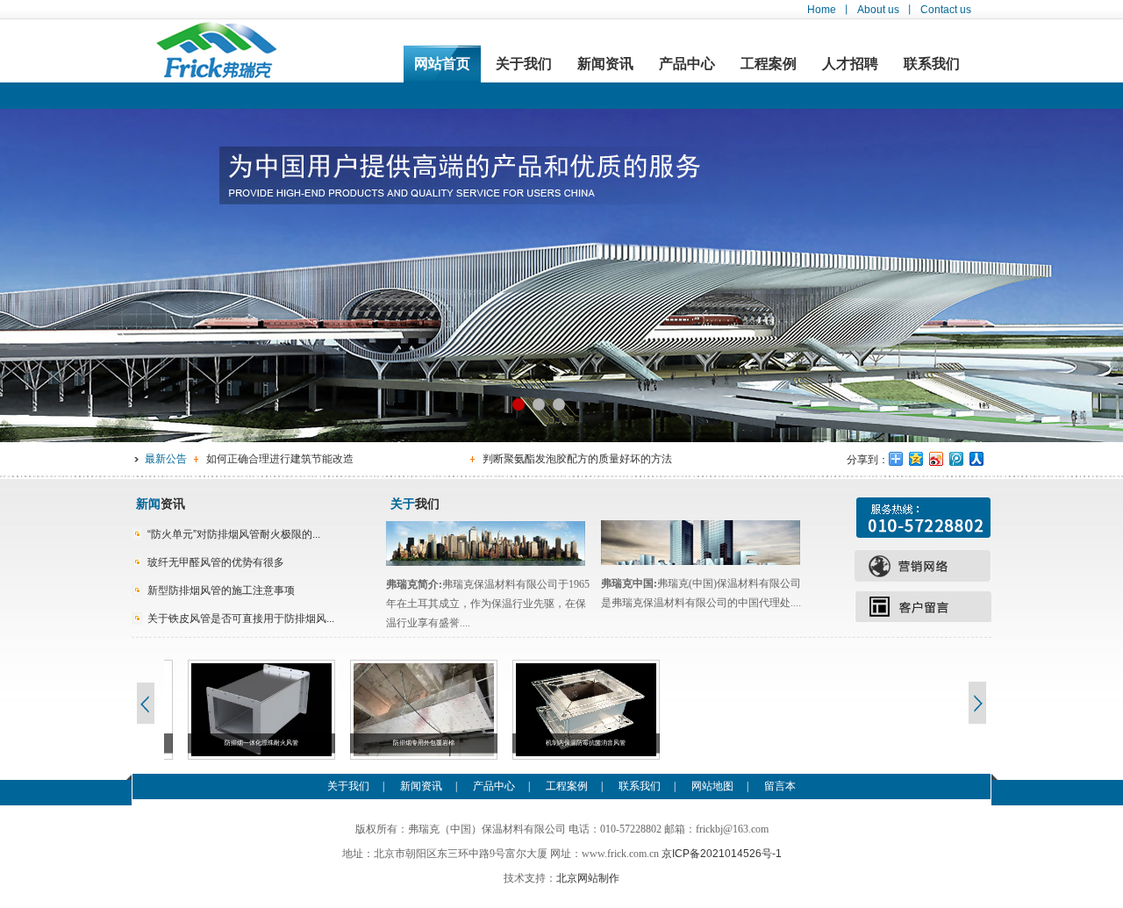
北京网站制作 (587, 878)
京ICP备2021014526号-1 (722, 853)
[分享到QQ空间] (916, 459)
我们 (415, 504)
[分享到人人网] (976, 459)
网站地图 (712, 786)
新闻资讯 (605, 63)
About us (878, 10)
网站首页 (442, 63)
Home (821, 10)
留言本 (780, 786)
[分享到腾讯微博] (956, 459)
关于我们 (524, 63)
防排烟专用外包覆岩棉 (400, 743)
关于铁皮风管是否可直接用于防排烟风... (240, 618)
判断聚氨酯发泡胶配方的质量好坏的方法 (577, 459)
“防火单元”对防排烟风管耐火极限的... (233, 534)
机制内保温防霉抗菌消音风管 (563, 743)
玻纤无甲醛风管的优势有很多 (215, 562)
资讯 (160, 504)
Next (978, 703)
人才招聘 (850, 63)
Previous (145, 703)
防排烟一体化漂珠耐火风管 (238, 743)
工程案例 (768, 63)
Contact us (945, 10)
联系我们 (932, 63)
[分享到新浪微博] (936, 459)
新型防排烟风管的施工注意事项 (221, 590)
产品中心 (687, 63)
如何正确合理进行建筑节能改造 (280, 459)
